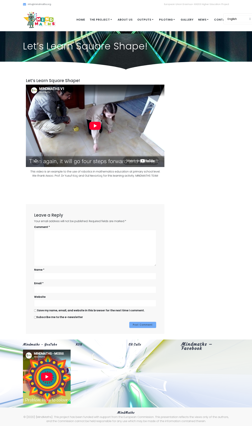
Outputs (144, 20)
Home (80, 20)
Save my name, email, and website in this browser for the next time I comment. (91, 310)
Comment (42, 227)
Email (39, 283)
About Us (125, 20)
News (202, 20)
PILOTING (166, 20)
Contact (221, 20)
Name (39, 270)
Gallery (187, 20)
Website (40, 297)
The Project (100, 20)
